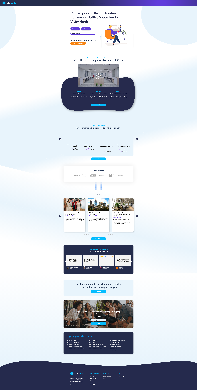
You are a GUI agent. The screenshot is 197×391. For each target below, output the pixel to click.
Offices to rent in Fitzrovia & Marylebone (74, 346)
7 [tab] (96, 234)
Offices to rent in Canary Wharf (73, 340)
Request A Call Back (78, 43)
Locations (110, 3)
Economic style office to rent (115, 348)
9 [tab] (100, 234)
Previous (60, 139)
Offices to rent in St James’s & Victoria (117, 340)
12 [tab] (106, 234)
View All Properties (98, 158)
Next (137, 139)
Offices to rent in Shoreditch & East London (97, 348)
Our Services (102, 3)
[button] (66, 261)
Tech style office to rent (114, 342)
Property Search (98, 104)
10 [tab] (102, 234)
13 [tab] (108, 234)
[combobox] (75, 28)
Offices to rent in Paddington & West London (97, 346)
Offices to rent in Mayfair (93, 340)
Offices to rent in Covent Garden (73, 344)
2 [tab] (86, 234)
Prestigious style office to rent (116, 350)
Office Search (94, 3)
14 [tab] (110, 234)
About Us (86, 3)
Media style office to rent (115, 344)
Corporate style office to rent (115, 346)
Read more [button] (86, 264)
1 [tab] (84, 234)
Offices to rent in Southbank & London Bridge (97, 350)
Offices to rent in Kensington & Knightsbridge (75, 348)
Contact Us (116, 3)
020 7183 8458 (108, 376)
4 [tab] (90, 234)
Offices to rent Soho (92, 342)
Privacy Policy (93, 384)
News (91, 382)
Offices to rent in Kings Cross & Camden (74, 350)
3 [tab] (88, 234)
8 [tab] (98, 234)
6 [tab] (94, 234)
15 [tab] (112, 234)
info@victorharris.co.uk (110, 379)
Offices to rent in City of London (73, 342)
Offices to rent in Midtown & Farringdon (96, 344)
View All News (98, 238)
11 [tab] (104, 234)
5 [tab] (92, 234)
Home (80, 3)
